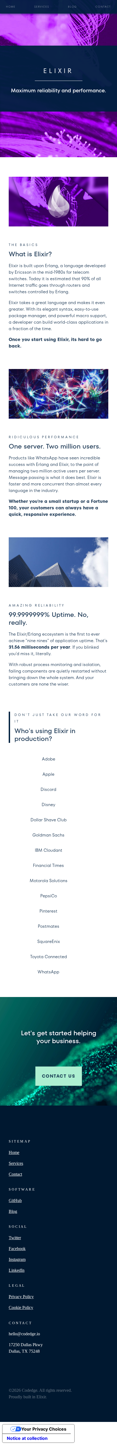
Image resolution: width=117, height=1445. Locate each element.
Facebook (17, 1248)
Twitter (15, 1237)
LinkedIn (16, 1270)
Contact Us (58, 1076)
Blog (72, 6)
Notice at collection (27, 1438)
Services (41, 6)
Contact (103, 6)
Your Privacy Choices (43, 1429)
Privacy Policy (21, 1296)
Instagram (17, 1259)
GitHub (15, 1200)
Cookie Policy (21, 1307)
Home (11, 6)
